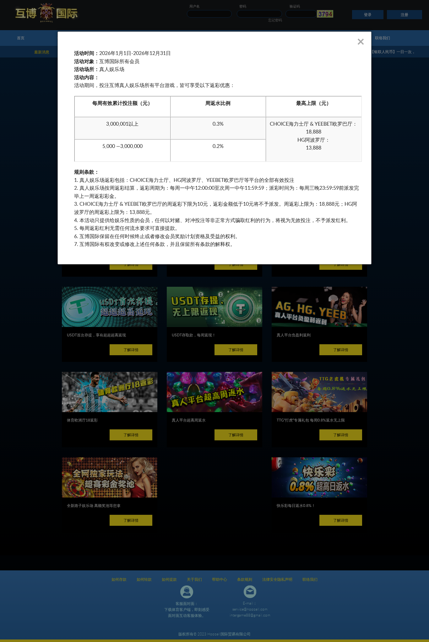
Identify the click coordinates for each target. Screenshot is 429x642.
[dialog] (214, 147)
